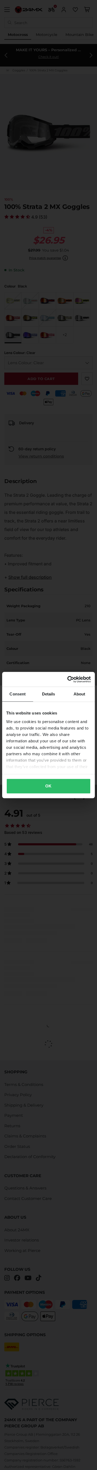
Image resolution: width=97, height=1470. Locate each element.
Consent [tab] (17, 694)
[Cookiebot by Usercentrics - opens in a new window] (68, 679)
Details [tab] (48, 694)
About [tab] (79, 694)
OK (48, 786)
